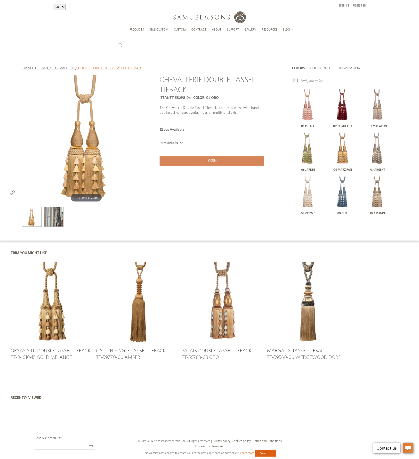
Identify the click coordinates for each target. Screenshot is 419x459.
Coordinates (322, 68)
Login (212, 161)
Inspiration (350, 68)
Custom (180, 29)
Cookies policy (241, 441)
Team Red (217, 446)
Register (359, 5)
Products (136, 29)
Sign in (343, 5)
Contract (198, 29)
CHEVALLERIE (64, 68)
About (216, 29)
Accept (265, 453)
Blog (286, 29)
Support (233, 29)
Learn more (247, 452)
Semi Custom (158, 29)
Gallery (250, 29)
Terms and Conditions (267, 441)
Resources (269, 29)
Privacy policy (221, 441)
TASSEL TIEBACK (35, 68)
